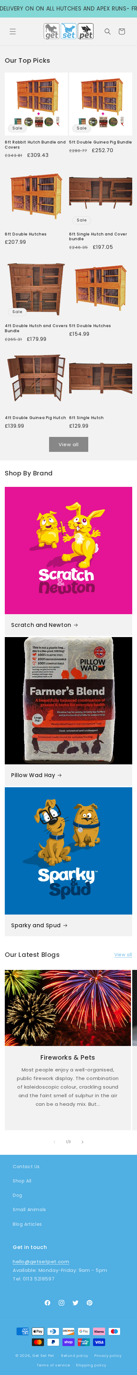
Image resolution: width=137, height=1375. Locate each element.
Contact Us (26, 1166)
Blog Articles (27, 1224)
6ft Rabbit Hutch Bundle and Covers (35, 145)
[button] (13, 32)
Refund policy (74, 1355)
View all (69, 444)
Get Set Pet (43, 1355)
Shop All (22, 1181)
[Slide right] (83, 1142)
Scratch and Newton (41, 624)
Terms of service (53, 1365)
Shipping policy (91, 1365)
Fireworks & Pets (67, 1057)
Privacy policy (108, 1355)
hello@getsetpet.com (41, 1261)
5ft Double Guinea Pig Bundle (100, 142)
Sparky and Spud (36, 925)
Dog (17, 1195)
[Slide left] (54, 1142)
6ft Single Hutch (86, 417)
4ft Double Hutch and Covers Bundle (36, 328)
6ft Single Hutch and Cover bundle (98, 237)
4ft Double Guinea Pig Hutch (35, 417)
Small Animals (29, 1209)
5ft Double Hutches (90, 325)
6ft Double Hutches (26, 234)
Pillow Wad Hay (33, 775)
